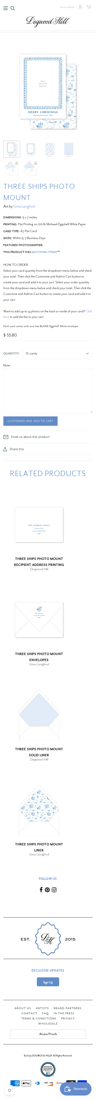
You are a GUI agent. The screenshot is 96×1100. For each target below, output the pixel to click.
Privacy (68, 1018)
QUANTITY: (11, 353)
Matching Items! (44, 252)
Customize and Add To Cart (30, 421)
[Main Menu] (5, 8)
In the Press (64, 1013)
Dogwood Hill (39, 569)
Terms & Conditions (38, 1018)
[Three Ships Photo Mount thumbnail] (11, 149)
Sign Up (48, 982)
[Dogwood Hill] (48, 21)
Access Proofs (67, 7)
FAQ (45, 1013)
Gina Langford (24, 206)
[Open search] (12, 8)
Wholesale (48, 1023)
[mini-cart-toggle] (89, 6)
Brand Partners (67, 1008)
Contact (29, 1013)
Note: (7, 365)
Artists (42, 1008)
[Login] (80, 6)
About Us (23, 1008)
